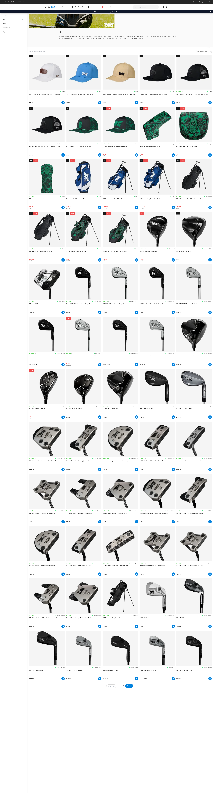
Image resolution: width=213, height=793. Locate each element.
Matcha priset (21, 2)
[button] (13, 19)
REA (105, 7)
